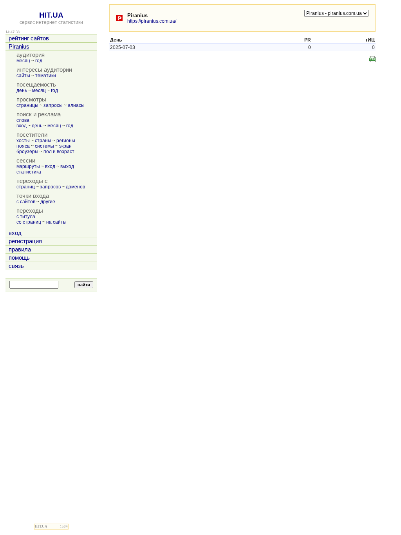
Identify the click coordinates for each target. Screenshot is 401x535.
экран (65, 146)
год (38, 60)
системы (44, 146)
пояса (23, 146)
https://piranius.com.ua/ (151, 21)
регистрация (25, 241)
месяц (23, 60)
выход (67, 166)
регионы (65, 140)
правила (20, 249)
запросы (53, 105)
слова (22, 120)
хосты (23, 140)
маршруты (28, 166)
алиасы (76, 105)
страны (43, 140)
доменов (75, 187)
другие (47, 201)
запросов (50, 187)
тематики (45, 75)
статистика (28, 172)
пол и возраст (58, 151)
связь (16, 266)
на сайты (56, 222)
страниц (25, 187)
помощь (19, 258)
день (21, 90)
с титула (25, 216)
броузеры (27, 151)
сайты (23, 75)
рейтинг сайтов (29, 38)
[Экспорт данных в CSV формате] (372, 59)
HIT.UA (51, 15)
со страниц (28, 222)
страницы (27, 105)
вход (21, 125)
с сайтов (25, 201)
